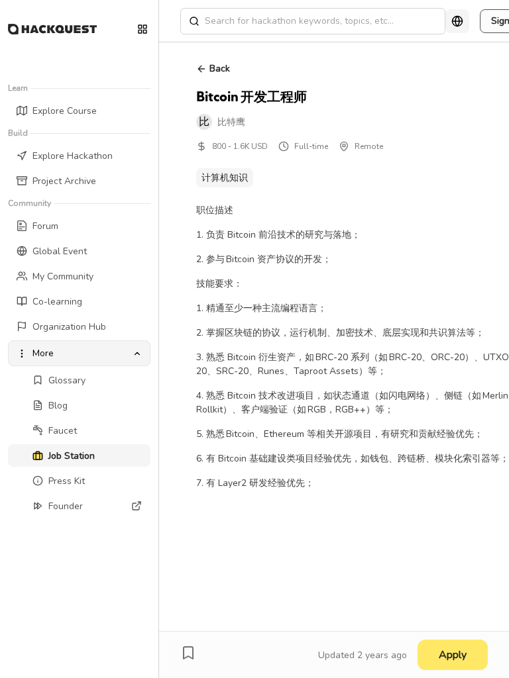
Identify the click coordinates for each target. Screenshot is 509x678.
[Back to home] (52, 29)
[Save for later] (188, 653)
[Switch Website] (142, 29)
